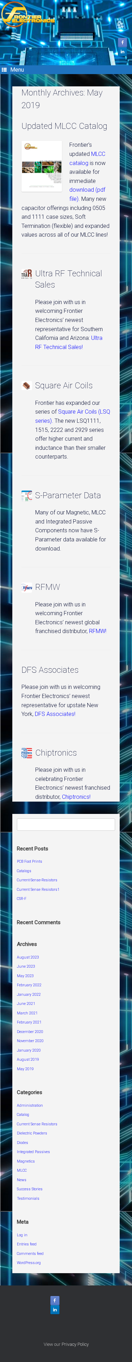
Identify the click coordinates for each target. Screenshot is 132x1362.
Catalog (23, 1114)
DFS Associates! (55, 714)
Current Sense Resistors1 (38, 889)
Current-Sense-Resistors (37, 880)
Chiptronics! (76, 797)
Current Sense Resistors (37, 1124)
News (21, 1180)
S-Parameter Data (68, 495)
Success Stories (30, 1189)
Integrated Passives (33, 1152)
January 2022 (29, 994)
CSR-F (21, 898)
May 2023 (25, 976)
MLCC (22, 1170)
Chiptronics (56, 753)
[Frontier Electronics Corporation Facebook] (122, 42)
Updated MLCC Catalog (64, 126)
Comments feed (30, 1253)
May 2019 (25, 1069)
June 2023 (26, 966)
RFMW (47, 587)
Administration (30, 1105)
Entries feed (27, 1244)
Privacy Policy (75, 1344)
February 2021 (29, 1022)
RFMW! (97, 631)
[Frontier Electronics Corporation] (66, 14)
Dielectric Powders (32, 1133)
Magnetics (26, 1161)
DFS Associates (49, 670)
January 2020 (29, 1050)
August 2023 (28, 957)
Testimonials (28, 1198)
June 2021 (26, 1003)
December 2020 (30, 1031)
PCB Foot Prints (29, 861)
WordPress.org (29, 1263)
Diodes (22, 1142)
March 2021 (27, 1013)
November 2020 (30, 1041)
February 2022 (29, 985)
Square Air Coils (64, 385)
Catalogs (24, 871)
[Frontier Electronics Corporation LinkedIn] (122, 51)
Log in (22, 1235)
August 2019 (28, 1059)
